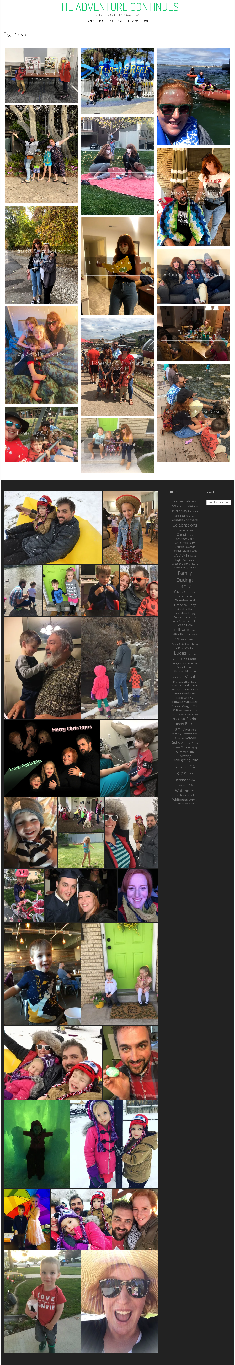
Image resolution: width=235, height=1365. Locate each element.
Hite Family (181, 634)
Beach (180, 506)
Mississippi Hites (182, 681)
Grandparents (187, 621)
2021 (146, 21)
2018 (111, 21)
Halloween (181, 630)
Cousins (186, 550)
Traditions (181, 795)
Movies (193, 685)
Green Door (185, 625)
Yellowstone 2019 (185, 803)
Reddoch (190, 737)
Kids (175, 643)
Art (174, 505)
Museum (192, 689)
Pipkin (183, 719)
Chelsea (181, 530)
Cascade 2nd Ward (185, 520)
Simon (185, 747)
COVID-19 (182, 555)
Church (179, 547)
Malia (192, 659)
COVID (194, 551)
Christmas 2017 (185, 538)
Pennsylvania (184, 714)
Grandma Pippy (185, 613)
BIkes (186, 506)
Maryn (176, 663)
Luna (183, 659)
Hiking (192, 630)
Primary (176, 733)
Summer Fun (185, 752)
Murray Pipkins (179, 689)
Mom (193, 682)
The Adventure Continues (117, 6)
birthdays (180, 510)
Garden (189, 596)
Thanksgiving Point (185, 760)
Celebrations (185, 525)
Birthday (193, 506)
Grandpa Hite (181, 617)
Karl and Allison (188, 639)
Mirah (190, 676)
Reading (180, 738)
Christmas (185, 534)
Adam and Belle (181, 501)
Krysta (181, 644)
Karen (194, 634)
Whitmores (180, 799)
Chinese (189, 530)
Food (193, 592)
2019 (120, 21)
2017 (101, 21)
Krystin (188, 643)
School (178, 742)
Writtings (193, 799)
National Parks (182, 693)
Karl (177, 639)
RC (175, 738)
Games (180, 596)
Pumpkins (186, 734)
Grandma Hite (185, 609)
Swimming (185, 756)
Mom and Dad (180, 685)
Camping (190, 515)
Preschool (191, 729)
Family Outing (188, 567)
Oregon (176, 706)
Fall (189, 564)
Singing (193, 748)
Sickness (176, 748)
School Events (191, 743)
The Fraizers (180, 767)
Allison (194, 501)
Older (90, 21)
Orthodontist (185, 711)
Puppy (194, 733)
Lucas (180, 653)
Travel (190, 795)
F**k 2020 (133, 21)
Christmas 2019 (185, 542)
